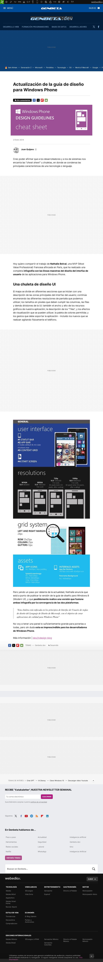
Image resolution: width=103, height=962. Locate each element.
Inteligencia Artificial (78, 851)
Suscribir (46, 797)
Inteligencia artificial (78, 837)
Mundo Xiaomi (11, 907)
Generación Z (26, 67)
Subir (90, 879)
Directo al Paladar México (70, 940)
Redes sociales (12, 847)
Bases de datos (59, 27)
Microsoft (39, 67)
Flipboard (42, 100)
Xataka (8, 891)
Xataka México (11, 939)
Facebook (98, 26)
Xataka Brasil (11, 943)
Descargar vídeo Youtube (78, 781)
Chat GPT (31, 781)
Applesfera (10, 898)
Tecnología (61, 67)
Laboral (41, 847)
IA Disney (42, 781)
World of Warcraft (82, 67)
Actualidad (42, 837)
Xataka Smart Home (11, 902)
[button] (28, 149)
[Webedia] (13, 878)
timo (71, 847)
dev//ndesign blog (42, 638)
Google (95, 67)
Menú (10, 8)
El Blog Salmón (30, 916)
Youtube (26, 816)
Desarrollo (54, 645)
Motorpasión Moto (90, 894)
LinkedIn (47, 816)
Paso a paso (11, 837)
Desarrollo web (11, 27)
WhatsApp (42, 851)
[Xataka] (2, 2)
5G (70, 67)
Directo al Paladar (70, 891)
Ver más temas (13, 858)
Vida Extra (29, 894)
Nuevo (92, 8)
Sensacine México (51, 939)
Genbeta (51, 8)
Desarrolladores (78, 27)
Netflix (8, 851)
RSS (37, 816)
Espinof (47, 894)
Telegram (32, 816)
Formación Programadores (35, 27)
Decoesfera (10, 920)
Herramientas (11, 842)
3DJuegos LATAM (32, 939)
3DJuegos (29, 891)
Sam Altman (12, 67)
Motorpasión (87, 891)
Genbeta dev (52, 18)
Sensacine (48, 891)
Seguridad (42, 842)
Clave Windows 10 (57, 781)
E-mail (46, 100)
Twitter (93, 26)
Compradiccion (11, 923)
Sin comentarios (23, 100)
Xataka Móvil (11, 894)
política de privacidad (39, 802)
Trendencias (10, 916)
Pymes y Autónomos (29, 921)
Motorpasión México (87, 940)
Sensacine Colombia (48, 944)
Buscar (93, 869)
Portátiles (50, 67)
